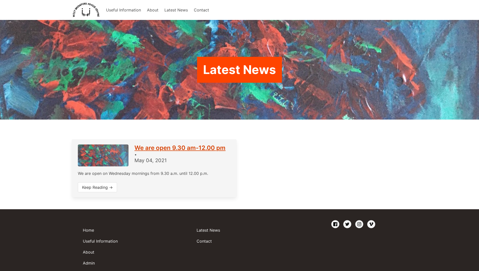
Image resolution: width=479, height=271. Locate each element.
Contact (201, 9)
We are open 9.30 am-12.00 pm (180, 147)
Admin (89, 263)
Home (88, 230)
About (152, 9)
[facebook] (335, 224)
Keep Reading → (97, 187)
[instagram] (359, 224)
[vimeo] (371, 224)
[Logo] (86, 10)
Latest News (176, 9)
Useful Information (123, 9)
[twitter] (347, 224)
